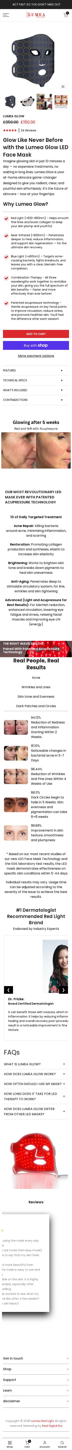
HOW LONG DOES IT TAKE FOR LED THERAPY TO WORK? (34, 1096)
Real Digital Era (52, 1426)
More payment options (36, 355)
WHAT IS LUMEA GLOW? (34, 1064)
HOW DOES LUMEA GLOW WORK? (34, 1074)
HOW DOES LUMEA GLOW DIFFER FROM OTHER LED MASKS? (34, 1111)
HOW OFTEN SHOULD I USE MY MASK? (34, 1084)
